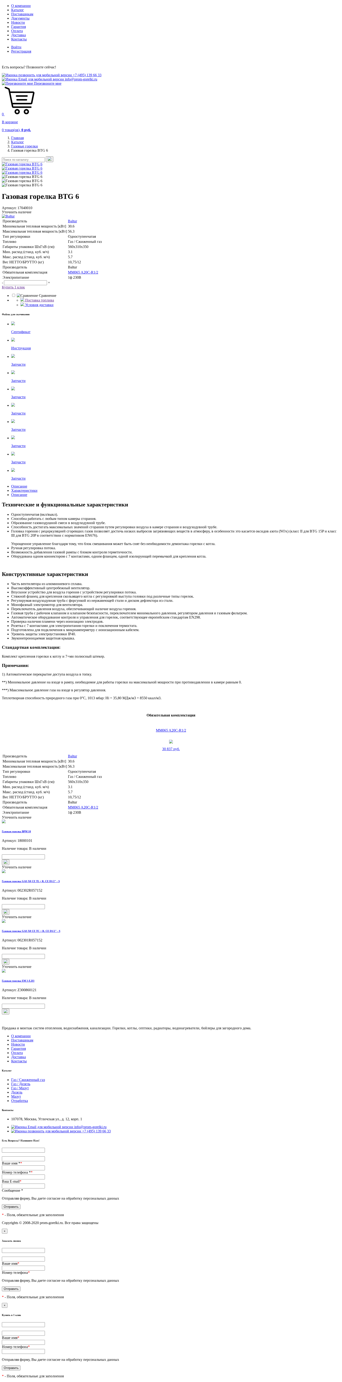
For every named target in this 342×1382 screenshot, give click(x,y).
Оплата (17, 31)
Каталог (17, 10)
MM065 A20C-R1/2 (83, 272)
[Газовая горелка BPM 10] (171, 822)
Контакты (19, 39)
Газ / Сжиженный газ (28, 1080)
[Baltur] (171, 216)
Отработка (19, 1101)
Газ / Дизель (20, 1084)
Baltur (72, 221)
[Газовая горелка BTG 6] (22, 164)
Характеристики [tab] (24, 490)
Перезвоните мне (47, 83)
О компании (21, 6)
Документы (20, 18)
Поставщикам (22, 14)
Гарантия (18, 27)
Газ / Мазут (20, 1088)
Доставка (18, 35)
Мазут (16, 1096)
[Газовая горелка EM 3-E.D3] (171, 971)
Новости (18, 22)
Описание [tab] (19, 486)
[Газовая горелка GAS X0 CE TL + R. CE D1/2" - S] (171, 871)
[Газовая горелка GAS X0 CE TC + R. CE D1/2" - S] (171, 921)
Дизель (16, 1092)
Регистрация (21, 51)
